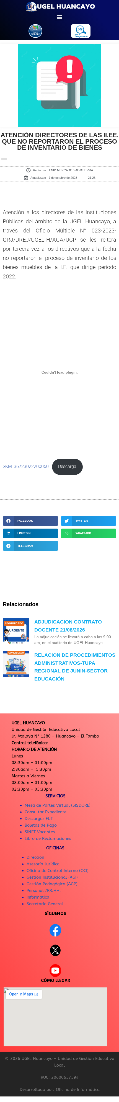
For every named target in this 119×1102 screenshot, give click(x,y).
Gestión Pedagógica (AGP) (52, 883)
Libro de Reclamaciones (48, 838)
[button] (59, 16)
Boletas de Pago (41, 825)
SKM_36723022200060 (26, 466)
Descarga (67, 466)
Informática (38, 897)
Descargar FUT (39, 818)
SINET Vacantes (40, 831)
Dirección (35, 857)
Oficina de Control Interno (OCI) (58, 870)
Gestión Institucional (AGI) (52, 877)
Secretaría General (45, 903)
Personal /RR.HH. (44, 890)
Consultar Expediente (45, 811)
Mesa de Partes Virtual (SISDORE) (57, 805)
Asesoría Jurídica (43, 864)
